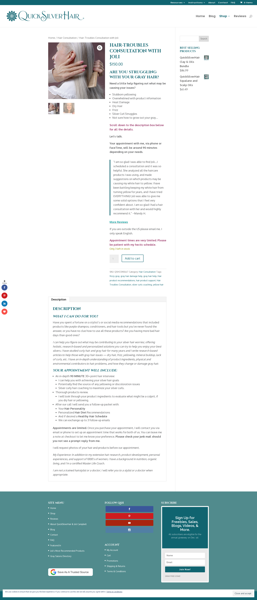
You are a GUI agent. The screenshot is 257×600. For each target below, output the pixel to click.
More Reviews (119, 222)
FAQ (233, 3)
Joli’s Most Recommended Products (67, 551)
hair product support (146, 280)
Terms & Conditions (116, 571)
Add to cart (132, 258)
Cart (109, 555)
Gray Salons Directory (60, 556)
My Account (112, 550)
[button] (99, 47)
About (211, 3)
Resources (176, 3)
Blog (212, 16)
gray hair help (150, 276)
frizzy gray (115, 276)
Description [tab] (58, 299)
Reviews (240, 16)
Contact (223, 3)
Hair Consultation (67, 37)
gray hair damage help (131, 276)
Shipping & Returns (116, 566)
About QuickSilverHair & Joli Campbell (68, 524)
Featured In (55, 545)
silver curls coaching (142, 284)
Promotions (112, 561)
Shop (223, 16)
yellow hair (158, 284)
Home (200, 16)
